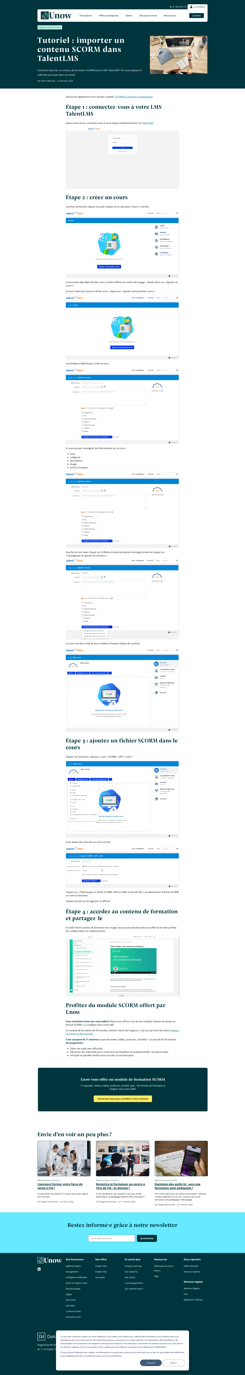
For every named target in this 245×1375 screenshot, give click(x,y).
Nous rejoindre (192, 1259)
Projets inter (101, 1266)
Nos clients (130, 1277)
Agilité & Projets (73, 1266)
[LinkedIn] (39, 1269)
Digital (69, 1294)
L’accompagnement (134, 1283)
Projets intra (101, 1271)
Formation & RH (73, 1317)
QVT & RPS (71, 1300)
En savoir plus (133, 1259)
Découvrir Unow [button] (148, 15)
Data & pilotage (73, 1288)
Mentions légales (193, 1281)
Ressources (160, 1259)
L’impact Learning (133, 1266)
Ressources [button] (170, 15)
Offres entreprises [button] (108, 15)
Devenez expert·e (192, 1271)
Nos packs (100, 1277)
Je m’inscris (147, 1238)
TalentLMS (147, 123)
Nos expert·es (131, 1271)
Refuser (173, 1363)
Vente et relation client (76, 1283)
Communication (73, 1311)
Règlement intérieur (193, 1299)
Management (72, 1271)
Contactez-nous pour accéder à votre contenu (123, 1098)
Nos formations (75, 1259)
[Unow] (56, 15)
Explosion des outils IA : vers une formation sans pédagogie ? (177, 1186)
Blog (156, 1276)
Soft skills (70, 1305)
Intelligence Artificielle (76, 1277)
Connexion (199, 6)
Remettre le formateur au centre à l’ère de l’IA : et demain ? (120, 1186)
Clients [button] (128, 15)
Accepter (151, 1363)
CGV (186, 1294)
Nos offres (101, 1259)
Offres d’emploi (191, 1266)
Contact (196, 15)
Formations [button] (86, 15)
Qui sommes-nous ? (134, 1288)
